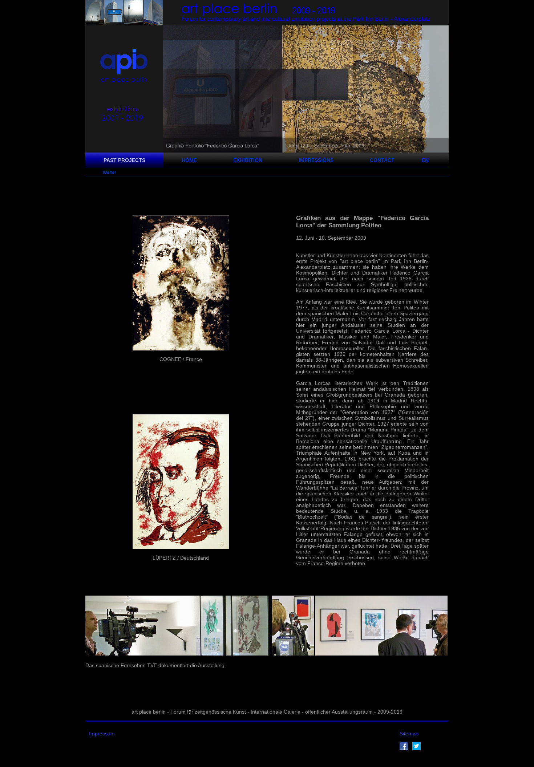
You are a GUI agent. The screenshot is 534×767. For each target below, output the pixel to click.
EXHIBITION (247, 160)
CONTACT (382, 160)
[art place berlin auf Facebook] (404, 748)
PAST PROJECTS (124, 160)
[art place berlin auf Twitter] (416, 748)
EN (425, 160)
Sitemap (409, 733)
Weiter (109, 172)
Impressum (102, 733)
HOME (189, 160)
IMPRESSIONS (316, 160)
